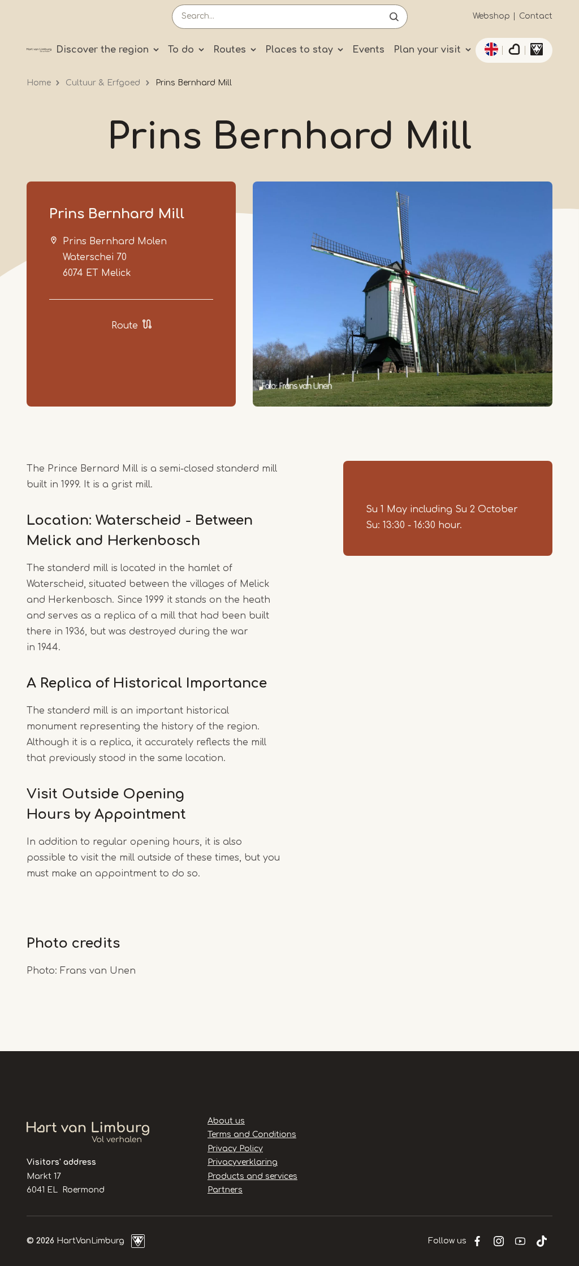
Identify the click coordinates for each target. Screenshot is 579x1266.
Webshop (491, 16)
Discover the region (102, 50)
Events (368, 50)
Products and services (252, 1176)
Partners (225, 1190)
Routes (229, 50)
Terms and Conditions (252, 1134)
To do (181, 50)
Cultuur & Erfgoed (103, 83)
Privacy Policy (235, 1148)
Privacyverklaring (243, 1162)
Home (39, 83)
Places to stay (299, 50)
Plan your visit (427, 50)
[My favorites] (514, 50)
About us (226, 1121)
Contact (535, 16)
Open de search (394, 17)
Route (124, 326)
